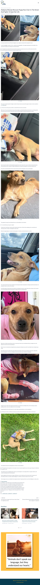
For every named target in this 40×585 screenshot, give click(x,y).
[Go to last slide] (2, 518)
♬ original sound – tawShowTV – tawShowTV (9, 493)
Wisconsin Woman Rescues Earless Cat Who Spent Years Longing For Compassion (30, 499)
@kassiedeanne (4, 481)
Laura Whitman (25, 523)
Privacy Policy (19, 580)
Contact (25, 580)
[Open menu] (38, 3)
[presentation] (10, 513)
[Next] (37, 518)
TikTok (3, 105)
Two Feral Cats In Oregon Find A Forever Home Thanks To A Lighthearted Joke (10, 499)
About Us (14, 580)
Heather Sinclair (5, 523)
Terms (23, 580)
